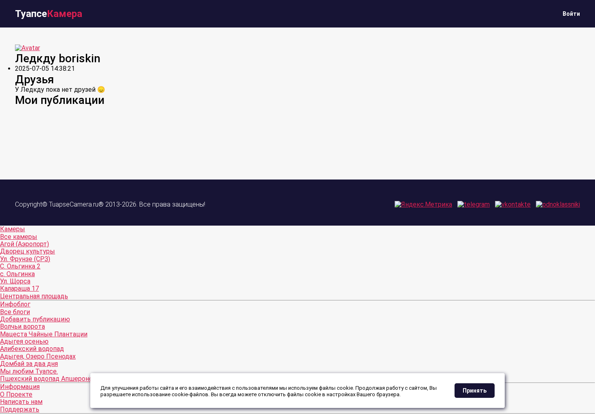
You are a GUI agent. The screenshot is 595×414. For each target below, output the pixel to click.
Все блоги (15, 312)
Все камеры (18, 237)
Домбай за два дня (29, 364)
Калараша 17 (19, 288)
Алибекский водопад (32, 349)
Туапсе (48, 13)
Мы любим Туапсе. (29, 371)
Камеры (12, 229)
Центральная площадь (34, 296)
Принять (475, 390)
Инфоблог (15, 304)
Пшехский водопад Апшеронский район (61, 378)
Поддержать (19, 409)
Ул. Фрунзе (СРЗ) (25, 259)
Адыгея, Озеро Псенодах (38, 356)
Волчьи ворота (22, 326)
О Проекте (16, 394)
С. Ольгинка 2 (20, 266)
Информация (20, 387)
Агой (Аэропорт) (24, 244)
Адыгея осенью (24, 341)
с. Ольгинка (17, 274)
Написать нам (21, 402)
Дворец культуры (27, 251)
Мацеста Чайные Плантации (43, 334)
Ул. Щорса (15, 281)
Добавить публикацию (35, 319)
